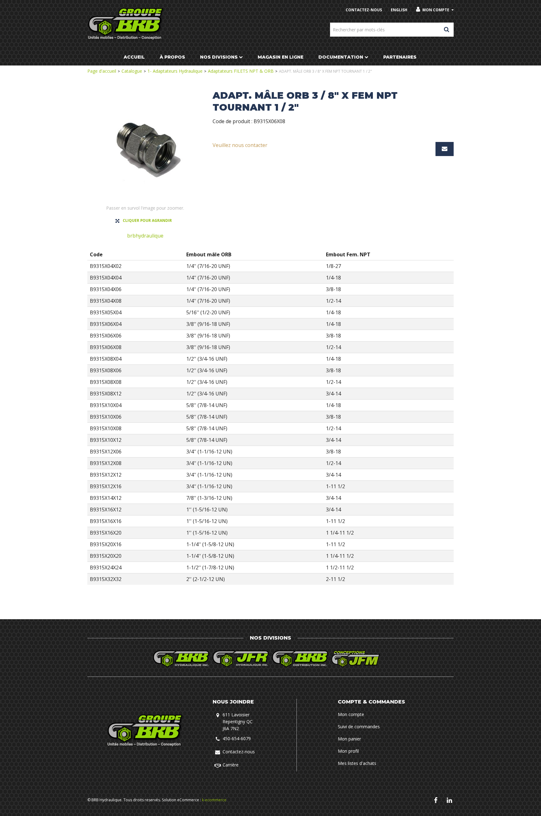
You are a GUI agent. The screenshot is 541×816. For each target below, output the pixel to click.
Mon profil (348, 751)
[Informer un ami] (444, 149)
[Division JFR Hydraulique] (241, 659)
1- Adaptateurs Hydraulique (175, 71)
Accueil (134, 57)
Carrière (231, 765)
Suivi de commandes (359, 727)
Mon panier (349, 739)
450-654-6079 (237, 738)
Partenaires (399, 57)
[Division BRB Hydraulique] (181, 659)
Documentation (340, 57)
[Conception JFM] (360, 659)
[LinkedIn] (449, 800)
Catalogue (131, 71)
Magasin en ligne (280, 57)
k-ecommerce (214, 800)
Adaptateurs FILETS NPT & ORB (241, 71)
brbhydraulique (145, 235)
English (399, 10)
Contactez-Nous (364, 10)
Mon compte (435, 10)
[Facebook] (435, 800)
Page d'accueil (101, 71)
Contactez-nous (239, 752)
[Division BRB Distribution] (300, 659)
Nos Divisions (219, 57)
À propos (172, 57)
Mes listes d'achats (357, 763)
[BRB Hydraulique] (126, 24)
